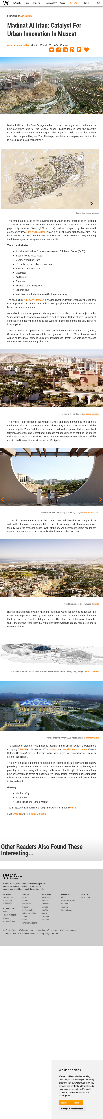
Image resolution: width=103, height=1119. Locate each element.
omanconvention (92, 671)
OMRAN (23, 749)
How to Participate (10, 915)
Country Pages (66, 910)
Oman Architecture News (19, 45)
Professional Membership (7, 901)
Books (24, 920)
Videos (24, 916)
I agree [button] (64, 1103)
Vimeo (44, 913)
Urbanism (26, 907)
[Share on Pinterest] (72, 50)
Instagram (45, 900)
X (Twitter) (45, 897)
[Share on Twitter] (51, 50)
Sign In (13, 897)
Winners (6, 918)
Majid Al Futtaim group (75, 749)
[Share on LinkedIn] (65, 50)
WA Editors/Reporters (30, 923)
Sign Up (6, 897)
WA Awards (26, 904)
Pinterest (45, 904)
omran (73, 807)
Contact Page (86, 897)
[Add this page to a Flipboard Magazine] (79, 50)
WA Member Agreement (69, 930)
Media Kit (64, 904)
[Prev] (2, 499)
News (24, 897)
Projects (25, 900)
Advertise (64, 907)
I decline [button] (76, 1103)
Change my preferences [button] (72, 1108)
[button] (98, 3)
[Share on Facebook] (58, 50)
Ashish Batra (26, 15)
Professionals (27, 910)
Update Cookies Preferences (46, 930)
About (5, 912)
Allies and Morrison (35, 231)
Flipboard (45, 920)
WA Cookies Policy (26, 930)
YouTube (45, 910)
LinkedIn (45, 907)
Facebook (45, 916)
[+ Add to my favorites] (86, 50)
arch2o (96, 604)
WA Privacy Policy (9, 930)
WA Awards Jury (9, 921)
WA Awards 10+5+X (68, 900)
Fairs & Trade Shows (29, 913)
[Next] (100, 499)
